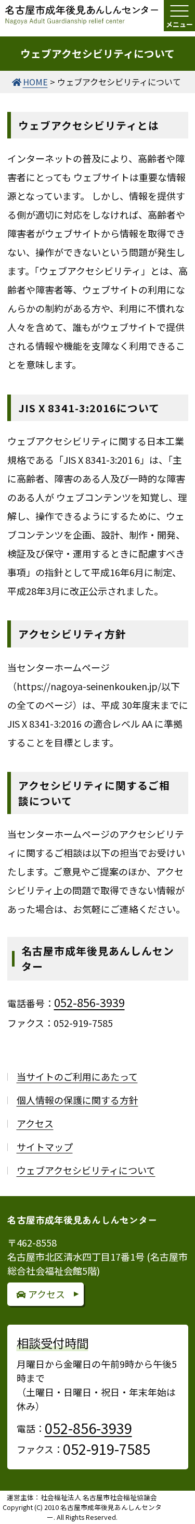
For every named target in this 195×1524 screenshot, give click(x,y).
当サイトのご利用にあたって (77, 1076)
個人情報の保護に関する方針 (77, 1100)
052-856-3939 (89, 1002)
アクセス (35, 1123)
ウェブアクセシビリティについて (86, 1170)
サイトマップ (45, 1146)
